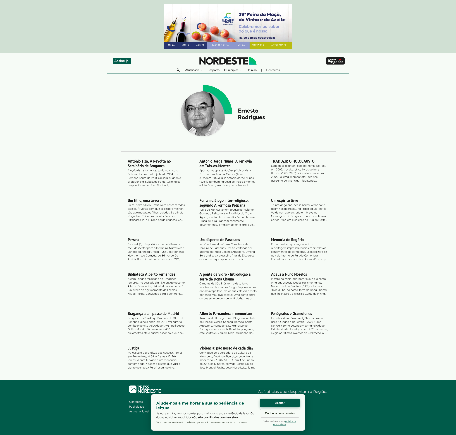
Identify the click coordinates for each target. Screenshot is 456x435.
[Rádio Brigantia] (335, 61)
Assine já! (122, 61)
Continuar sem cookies (280, 413)
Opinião (252, 70)
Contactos (273, 70)
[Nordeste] (228, 61)
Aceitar (280, 403)
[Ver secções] (201, 70)
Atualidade (192, 70)
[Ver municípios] (240, 70)
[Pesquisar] (178, 70)
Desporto (213, 70)
